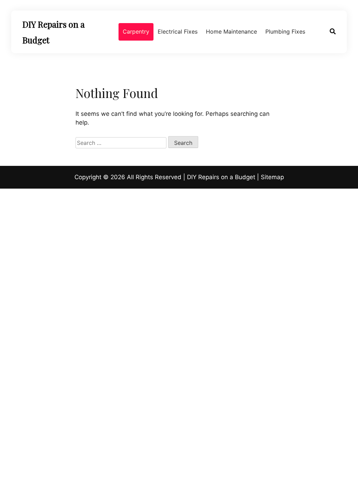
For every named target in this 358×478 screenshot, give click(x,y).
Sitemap (272, 177)
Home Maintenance (231, 31)
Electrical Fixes (178, 31)
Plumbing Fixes (285, 31)
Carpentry (136, 31)
